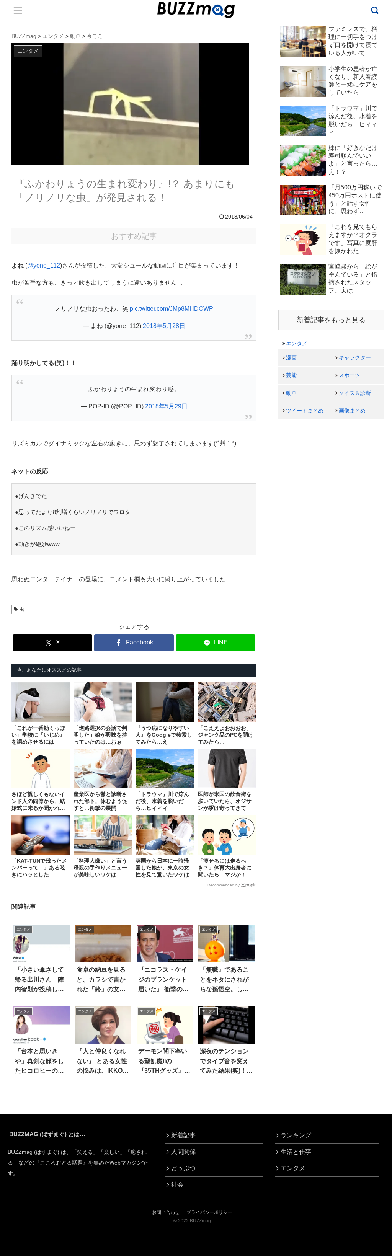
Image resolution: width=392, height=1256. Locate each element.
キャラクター (355, 357)
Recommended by (223, 885)
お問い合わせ (166, 1212)
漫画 (291, 357)
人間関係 (183, 1151)
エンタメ (296, 343)
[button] (25, 1185)
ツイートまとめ (304, 411)
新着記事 (183, 1135)
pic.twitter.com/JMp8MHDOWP (171, 308)
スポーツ (349, 375)
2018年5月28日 (164, 326)
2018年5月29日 (166, 406)
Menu (18, 10)
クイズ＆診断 (355, 393)
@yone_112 (43, 265)
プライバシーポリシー (209, 1212)
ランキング (296, 1135)
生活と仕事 (296, 1151)
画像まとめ (352, 411)
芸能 (291, 375)
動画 (291, 393)
